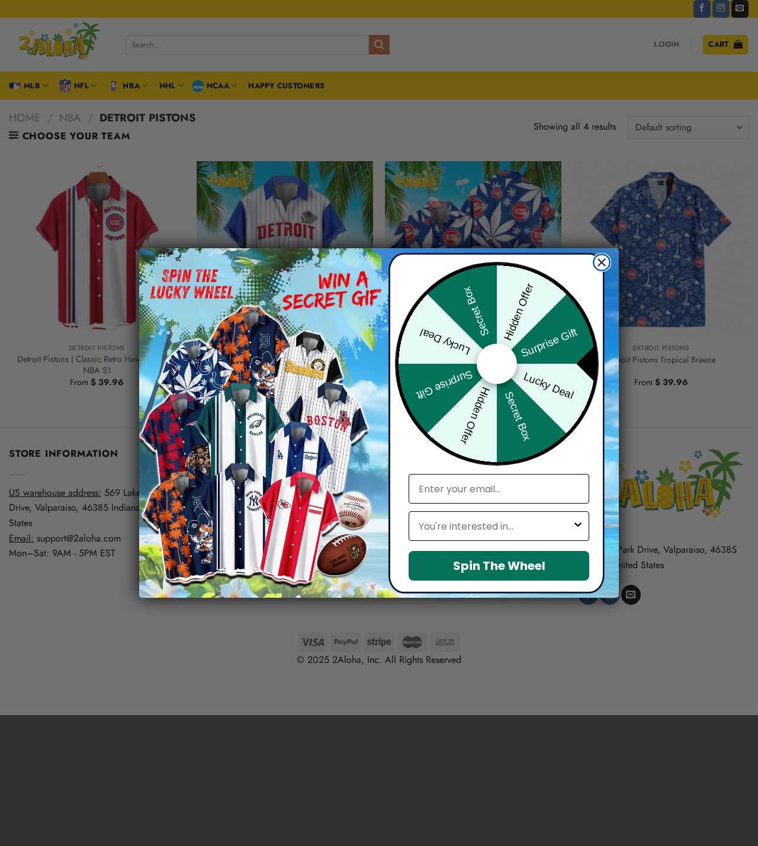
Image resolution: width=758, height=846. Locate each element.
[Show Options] (578, 526)
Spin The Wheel (499, 565)
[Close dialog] (601, 262)
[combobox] (495, 526)
